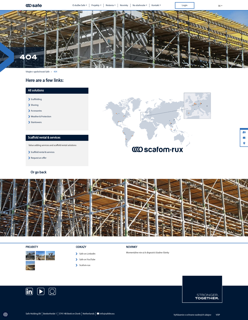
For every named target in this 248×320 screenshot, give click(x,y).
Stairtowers (36, 122)
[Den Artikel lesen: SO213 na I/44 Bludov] (30, 255)
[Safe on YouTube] (40, 293)
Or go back (38, 172)
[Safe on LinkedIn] (29, 293)
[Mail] (244, 138)
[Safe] (34, 5)
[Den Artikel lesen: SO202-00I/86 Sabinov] (30, 266)
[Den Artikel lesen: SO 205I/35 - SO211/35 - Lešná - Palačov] (50, 255)
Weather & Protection (41, 117)
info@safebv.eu (107, 314)
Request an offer (38, 158)
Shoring (34, 105)
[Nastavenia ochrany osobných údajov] (5, 314)
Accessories (36, 111)
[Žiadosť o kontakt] (52, 293)
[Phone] (244, 132)
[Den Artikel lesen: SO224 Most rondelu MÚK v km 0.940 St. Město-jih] (40, 255)
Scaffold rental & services (42, 152)
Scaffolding (36, 99)
